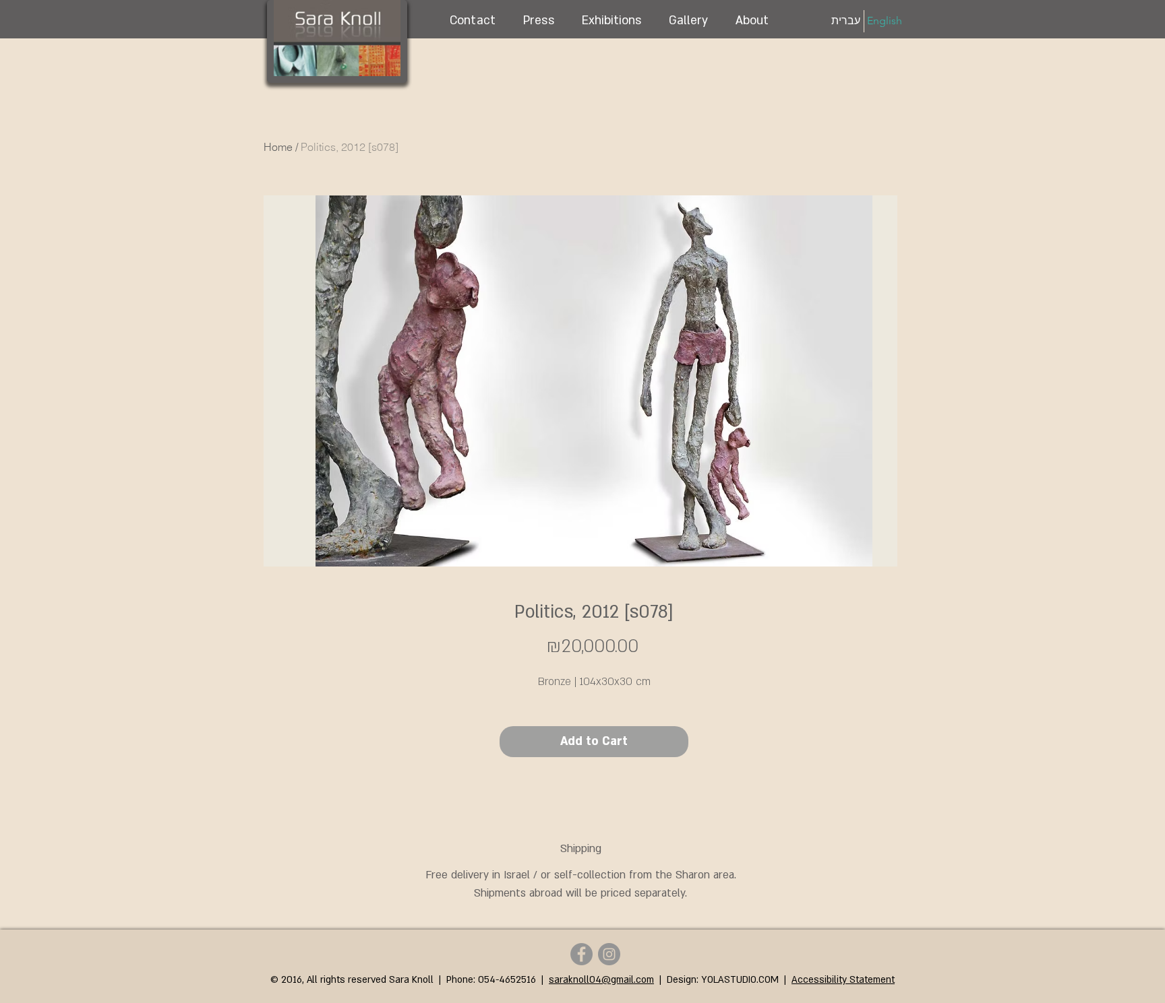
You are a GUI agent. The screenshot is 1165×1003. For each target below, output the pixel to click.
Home (278, 147)
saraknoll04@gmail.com (601, 979)
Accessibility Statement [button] (843, 979)
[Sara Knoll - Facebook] (581, 954)
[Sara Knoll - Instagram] (609, 954)
